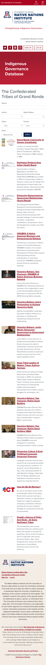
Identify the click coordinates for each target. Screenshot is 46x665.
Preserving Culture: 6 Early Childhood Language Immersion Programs (30, 454)
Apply (27, 135)
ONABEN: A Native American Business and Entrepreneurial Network (29, 236)
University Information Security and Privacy (23, 651)
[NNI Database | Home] (23, 21)
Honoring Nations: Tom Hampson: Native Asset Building (28, 401)
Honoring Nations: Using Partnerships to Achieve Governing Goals (29, 304)
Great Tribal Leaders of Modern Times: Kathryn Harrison (28, 365)
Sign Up (27, 48)
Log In (38, 48)
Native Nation (29, 112)
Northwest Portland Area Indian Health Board (29, 163)
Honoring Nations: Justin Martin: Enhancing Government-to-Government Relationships (30, 331)
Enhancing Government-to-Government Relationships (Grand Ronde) (30, 198)
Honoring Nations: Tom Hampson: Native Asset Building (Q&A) (28, 429)
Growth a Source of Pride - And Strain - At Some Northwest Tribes (29, 520)
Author (4, 112)
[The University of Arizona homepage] (13, 2)
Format (26, 121)
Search (4, 103)
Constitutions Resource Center (31, 39)
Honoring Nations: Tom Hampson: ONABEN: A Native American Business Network (29, 275)
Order (4, 131)
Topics (4, 121)
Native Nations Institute (34, 42)
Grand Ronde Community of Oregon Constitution (30, 141)
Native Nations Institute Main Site (14, 572)
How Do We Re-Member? (29, 487)
